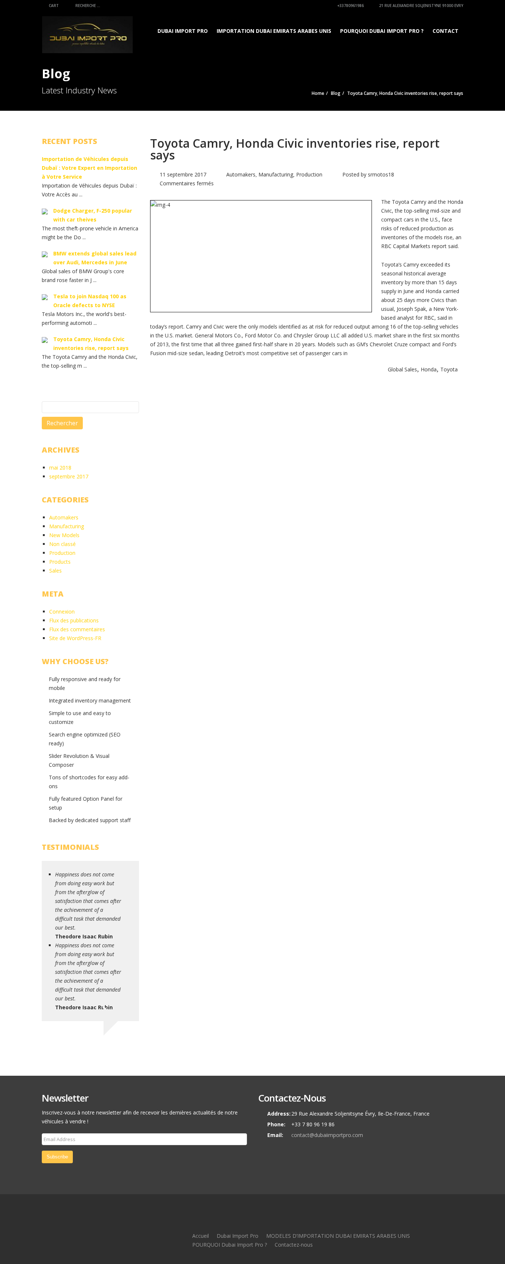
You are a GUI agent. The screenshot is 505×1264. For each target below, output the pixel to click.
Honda (429, 369)
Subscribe (57, 1157)
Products (60, 561)
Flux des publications (74, 620)
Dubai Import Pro (182, 30)
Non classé (62, 543)
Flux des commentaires (77, 629)
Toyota (449, 369)
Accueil (200, 1235)
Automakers (240, 174)
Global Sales (402, 369)
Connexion (62, 611)
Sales (55, 570)
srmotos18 (381, 174)
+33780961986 (350, 5)
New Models (64, 535)
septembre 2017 (68, 476)
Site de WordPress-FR (75, 638)
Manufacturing (275, 174)
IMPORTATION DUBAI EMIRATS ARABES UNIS (274, 30)
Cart (53, 5)
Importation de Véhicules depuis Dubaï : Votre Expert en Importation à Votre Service (89, 167)
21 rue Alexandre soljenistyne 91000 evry (420, 5)
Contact (445, 30)
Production (309, 174)
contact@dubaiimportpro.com (327, 1134)
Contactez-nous (294, 1244)
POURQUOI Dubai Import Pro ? (382, 30)
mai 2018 (60, 467)
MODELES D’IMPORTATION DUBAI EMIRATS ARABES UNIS (338, 1235)
